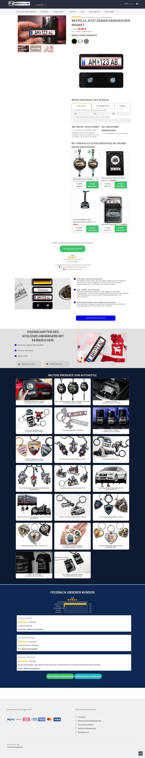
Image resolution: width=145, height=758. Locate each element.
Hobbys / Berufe (58, 12)
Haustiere (72, 12)
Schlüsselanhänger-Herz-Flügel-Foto (34, 546)
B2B (82, 12)
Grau (86, 41)
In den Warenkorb (72, 249)
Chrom (80, 41)
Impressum (82, 717)
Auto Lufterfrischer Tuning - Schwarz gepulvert (72, 402)
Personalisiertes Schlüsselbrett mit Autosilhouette (111, 488)
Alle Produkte (109, 12)
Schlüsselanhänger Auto (34, 430)
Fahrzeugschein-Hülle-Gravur (34, 402)
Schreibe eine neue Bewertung (88, 676)
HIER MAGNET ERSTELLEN (95, 318)
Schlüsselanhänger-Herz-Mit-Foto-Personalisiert (111, 546)
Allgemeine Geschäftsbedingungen (89, 721)
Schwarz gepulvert (74, 41)
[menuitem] (41, 4)
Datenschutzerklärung (85, 724)
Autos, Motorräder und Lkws (25, 12)
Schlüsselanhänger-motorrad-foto (72, 488)
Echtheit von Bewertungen (87, 728)
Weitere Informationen (35, 629)
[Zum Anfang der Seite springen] (140, 753)
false (78, 346)
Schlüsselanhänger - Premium (72, 430)
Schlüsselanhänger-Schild (34, 459)
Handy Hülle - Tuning (111, 430)
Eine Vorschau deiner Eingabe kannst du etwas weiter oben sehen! (75, 243)
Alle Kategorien (94, 12)
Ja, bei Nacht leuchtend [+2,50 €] (85, 130)
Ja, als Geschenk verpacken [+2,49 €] (115, 133)
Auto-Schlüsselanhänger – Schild (111, 517)
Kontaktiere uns (83, 732)
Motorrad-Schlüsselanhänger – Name (72, 459)
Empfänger (44, 12)
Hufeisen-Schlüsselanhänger (72, 546)
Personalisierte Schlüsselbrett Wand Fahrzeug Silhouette (34, 517)
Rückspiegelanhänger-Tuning (72, 575)
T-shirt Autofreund (34, 575)
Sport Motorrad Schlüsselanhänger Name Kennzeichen (34, 488)
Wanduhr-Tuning (111, 402)
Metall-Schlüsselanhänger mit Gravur (72, 517)
